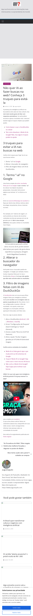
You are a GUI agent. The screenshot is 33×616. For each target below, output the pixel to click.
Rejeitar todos (16, 612)
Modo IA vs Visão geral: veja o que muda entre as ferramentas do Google (17, 353)
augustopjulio (17, 106)
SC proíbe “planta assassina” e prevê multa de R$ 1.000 (15, 555)
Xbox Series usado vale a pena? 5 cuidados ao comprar (18, 454)
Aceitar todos (16, 608)
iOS (28, 319)
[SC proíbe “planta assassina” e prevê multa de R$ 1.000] (16, 536)
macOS (17, 322)
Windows (10, 322)
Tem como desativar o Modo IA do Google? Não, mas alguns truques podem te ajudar (17, 134)
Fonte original (7, 436)
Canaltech (17, 419)
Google (17, 162)
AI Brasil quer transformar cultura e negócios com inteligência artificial (13, 522)
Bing (12, 276)
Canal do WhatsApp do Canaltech (18, 201)
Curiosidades (7, 83)
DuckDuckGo (8, 295)
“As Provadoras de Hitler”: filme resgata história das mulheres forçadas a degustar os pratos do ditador (17, 445)
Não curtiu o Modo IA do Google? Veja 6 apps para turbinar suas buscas (17, 366)
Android (22, 319)
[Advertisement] (16, 41)
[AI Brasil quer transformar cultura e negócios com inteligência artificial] (16, 503)
